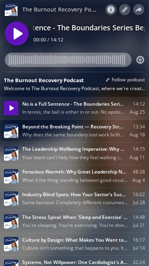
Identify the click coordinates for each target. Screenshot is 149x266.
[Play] (17, 33)
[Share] (138, 9)
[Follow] (124, 9)
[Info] (110, 9)
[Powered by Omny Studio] (140, 60)
